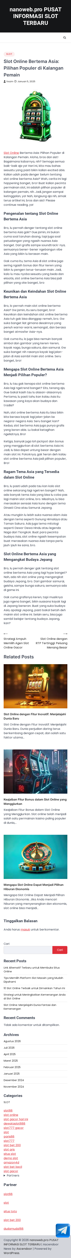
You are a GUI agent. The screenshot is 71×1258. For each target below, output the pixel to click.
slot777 (9, 1141)
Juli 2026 (9, 1048)
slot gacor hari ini (16, 1119)
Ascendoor (24, 1249)
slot (6, 1132)
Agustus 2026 (12, 1041)
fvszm (10, 81)
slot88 (8, 1111)
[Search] (64, 37)
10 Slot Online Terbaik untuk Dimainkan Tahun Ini (34, 988)
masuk (25, 929)
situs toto (10, 1211)
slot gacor (11, 1171)
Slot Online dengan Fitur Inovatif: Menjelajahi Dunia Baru (35, 716)
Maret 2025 (11, 1061)
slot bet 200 (12, 1145)
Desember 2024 (14, 1080)
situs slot (10, 1154)
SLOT (9, 54)
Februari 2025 (12, 1067)
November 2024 (14, 1086)
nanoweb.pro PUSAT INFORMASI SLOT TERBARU (36, 16)
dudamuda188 (13, 1229)
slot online (11, 1115)
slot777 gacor (14, 1128)
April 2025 (10, 1054)
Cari (6, 944)
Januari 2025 (12, 1074)
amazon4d (11, 1162)
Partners (13, 1175)
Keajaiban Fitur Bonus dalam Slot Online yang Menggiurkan (35, 802)
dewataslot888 (14, 1123)
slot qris (9, 1149)
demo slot (11, 1158)
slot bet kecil (13, 1167)
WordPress (11, 1253)
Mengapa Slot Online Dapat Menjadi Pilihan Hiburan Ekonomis (34, 887)
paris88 (9, 1136)
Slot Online (11, 153)
